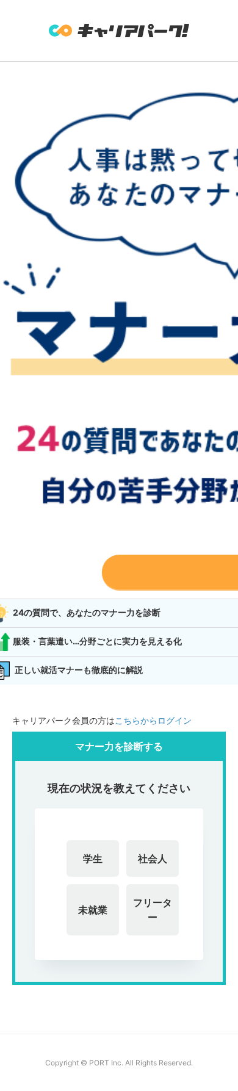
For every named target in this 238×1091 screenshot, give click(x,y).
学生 (93, 858)
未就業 (92, 910)
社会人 (152, 858)
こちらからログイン (153, 720)
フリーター (152, 909)
